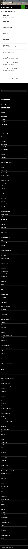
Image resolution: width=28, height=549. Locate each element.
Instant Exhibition (5, 121)
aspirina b (3, 159)
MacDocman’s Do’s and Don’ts (7, 470)
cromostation (4, 196)
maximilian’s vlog (4, 475)
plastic (2, 260)
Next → (17, 78)
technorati (3, 353)
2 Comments (17, 34)
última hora (3, 309)
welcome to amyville (5, 535)
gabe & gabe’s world (5, 444)
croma (2, 424)
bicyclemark (3, 416)
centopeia (3, 188)
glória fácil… (3, 206)
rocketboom (3, 494)
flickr (2, 324)
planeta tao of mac (5, 258)
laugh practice (4, 463)
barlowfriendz (4, 165)
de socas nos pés (4, 198)
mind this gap (4, 232)
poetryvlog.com (4, 488)
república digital (4, 271)
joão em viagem (4, 214)
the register (3, 355)
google (2, 330)
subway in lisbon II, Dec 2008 (10, 62)
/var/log (2, 136)
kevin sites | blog (4, 219)
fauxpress (3, 434)
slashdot (2, 350)
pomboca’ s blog (4, 263)
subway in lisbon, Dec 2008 (10, 68)
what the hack (4, 124)
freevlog (2, 439)
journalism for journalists (6, 335)
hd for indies (3, 209)
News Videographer (5, 345)
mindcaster (3, 478)
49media (3, 405)
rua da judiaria (4, 273)
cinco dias (3, 193)
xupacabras (3, 391)
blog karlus (3, 177)
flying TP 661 (6, 21)
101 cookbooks (4, 139)
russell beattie (4, 276)
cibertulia (3, 190)
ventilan (2, 292)
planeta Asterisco (4, 255)
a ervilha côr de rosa (5, 146)
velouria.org (3, 289)
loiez (2, 468)
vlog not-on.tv (4, 525)
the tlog (2, 284)
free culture (3, 327)
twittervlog (3, 514)
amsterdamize (4, 119)
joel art (2, 455)
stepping (5, 57)
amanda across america (6, 411)
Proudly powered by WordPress (7, 547)
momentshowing (4, 481)
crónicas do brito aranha (6, 421)
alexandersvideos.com (6, 408)
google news (3, 332)
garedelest (3, 201)
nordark (2, 483)
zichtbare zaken (4, 540)
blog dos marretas (5, 175)
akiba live (3, 154)
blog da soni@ (4, 172)
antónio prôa (3, 157)
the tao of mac (4, 281)
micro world (3, 227)
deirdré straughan (5, 429)
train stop (5, 33)
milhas (2, 229)
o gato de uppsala (4, 247)
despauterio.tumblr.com (6, 319)
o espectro (3, 245)
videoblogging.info (5, 522)
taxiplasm (3, 504)
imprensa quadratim (5, 211)
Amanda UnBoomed (5, 413)
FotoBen (3, 375)
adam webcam (4, 116)
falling (4, 51)
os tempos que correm (6, 250)
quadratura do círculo (5, 266)
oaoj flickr (3, 380)
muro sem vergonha (5, 237)
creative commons (5, 317)
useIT (2, 358)
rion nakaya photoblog (6, 386)
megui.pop (3, 224)
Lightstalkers (3, 337)
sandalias (3, 388)
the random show (4, 507)
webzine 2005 (4, 533)
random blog (3, 268)
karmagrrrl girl (4, 457)
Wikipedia (3, 361)
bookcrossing (4, 314)
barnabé (2, 167)
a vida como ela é (4, 149)
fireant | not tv (4, 437)
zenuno (12, 17)
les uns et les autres (6, 7)
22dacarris (3, 141)
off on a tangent (4, 486)
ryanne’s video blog (5, 499)
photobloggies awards (5, 383)
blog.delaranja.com (5, 180)
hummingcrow (4, 450)
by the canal (6, 15)
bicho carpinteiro (4, 170)
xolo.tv (2, 538)
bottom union (4, 418)
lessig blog (3, 222)
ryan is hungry (4, 496)
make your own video (5, 473)
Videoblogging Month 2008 (7, 520)
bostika (2, 185)
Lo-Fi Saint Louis (4, 465)
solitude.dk (3, 501)
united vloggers (4, 517)
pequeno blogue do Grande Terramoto (9, 253)
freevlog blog (4, 442)
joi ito (2, 216)
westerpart (3, 297)
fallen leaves (6, 45)
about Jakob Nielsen (5, 306)
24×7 (2, 400)
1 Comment (16, 46)
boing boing (3, 183)
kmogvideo (3, 460)
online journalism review (6, 348)
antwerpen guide (7, 27)
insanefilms (3, 452)
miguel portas (4, 340)
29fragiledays (4, 403)
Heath (2, 447)
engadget (3, 322)
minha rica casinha (5, 235)
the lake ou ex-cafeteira (6, 279)
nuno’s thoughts (4, 242)
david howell (3, 426)
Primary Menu (26, 7)
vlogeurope (3, 530)
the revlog (3, 509)
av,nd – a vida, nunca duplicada (7, 162)
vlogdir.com (3, 527)
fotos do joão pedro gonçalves (7, 378)
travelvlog (3, 512)
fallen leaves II (6, 39)
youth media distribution (6, 363)
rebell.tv (2, 491)
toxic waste (3, 286)
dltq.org (2, 431)
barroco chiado (4, 311)
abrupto (2, 152)
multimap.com (4, 343)
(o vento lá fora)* (4, 133)
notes (2, 240)
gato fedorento (4, 203)
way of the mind (4, 294)
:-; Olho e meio (4, 144)
